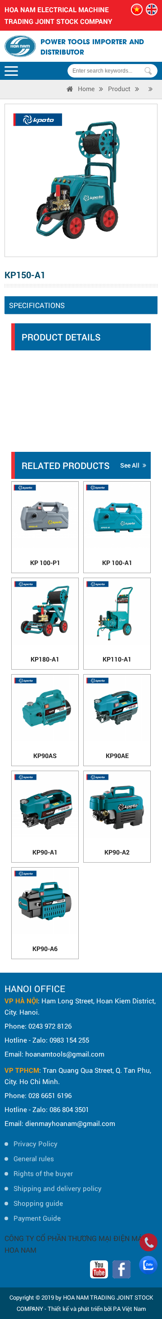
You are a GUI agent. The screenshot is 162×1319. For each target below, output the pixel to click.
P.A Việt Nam (129, 1309)
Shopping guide (38, 1203)
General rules (34, 1158)
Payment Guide (37, 1217)
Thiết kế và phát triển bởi (80, 1309)
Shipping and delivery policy (58, 1188)
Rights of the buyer (43, 1173)
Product (119, 88)
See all (130, 465)
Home (86, 88)
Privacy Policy (36, 1143)
